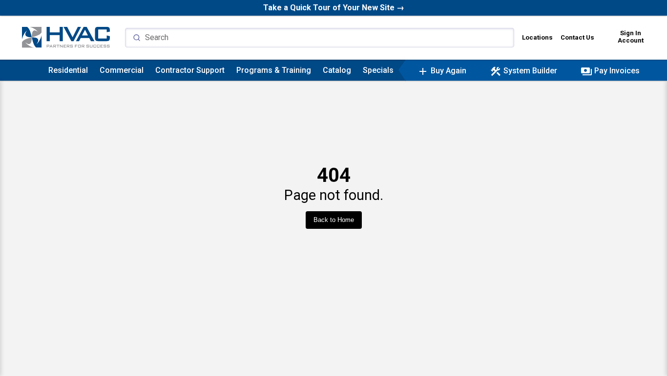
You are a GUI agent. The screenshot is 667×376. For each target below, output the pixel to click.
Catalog (337, 70)
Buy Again (441, 70)
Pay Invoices (610, 70)
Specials (378, 70)
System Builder (523, 70)
